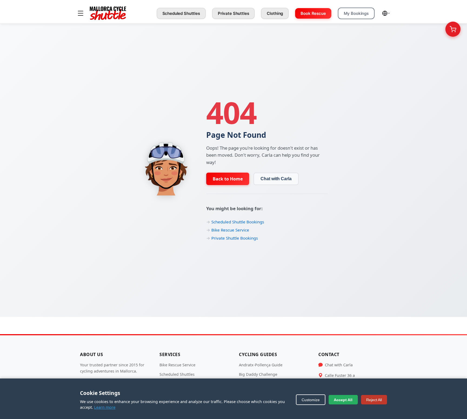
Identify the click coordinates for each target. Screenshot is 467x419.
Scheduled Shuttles (181, 13)
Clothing (275, 13)
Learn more (104, 407)
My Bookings (356, 13)
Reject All (374, 400)
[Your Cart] (453, 29)
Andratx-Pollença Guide (260, 364)
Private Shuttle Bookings (234, 238)
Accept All (343, 400)
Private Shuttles (233, 13)
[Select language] (386, 13)
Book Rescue (313, 13)
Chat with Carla (276, 178)
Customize (311, 400)
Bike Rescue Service (230, 230)
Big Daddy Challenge (258, 374)
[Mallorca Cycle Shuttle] (108, 13)
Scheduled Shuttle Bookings (237, 221)
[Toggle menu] (80, 13)
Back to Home (228, 179)
